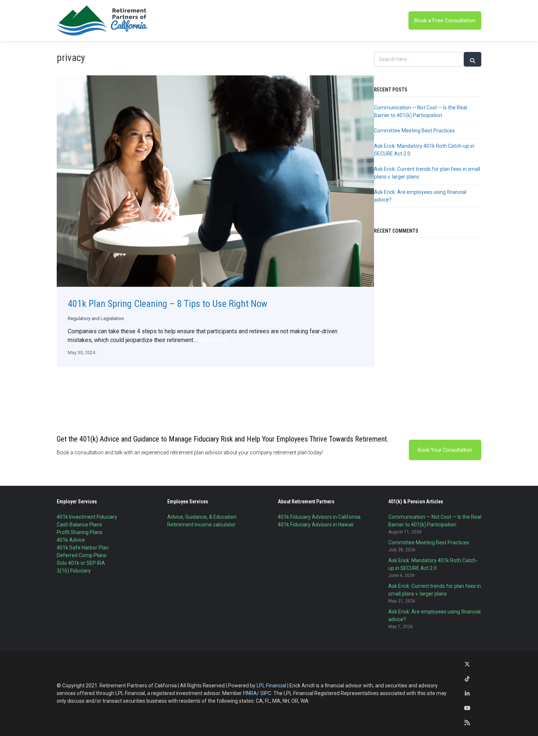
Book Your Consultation (445, 450)
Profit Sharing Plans (79, 532)
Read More (213, 340)
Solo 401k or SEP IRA (81, 563)
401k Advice (71, 540)
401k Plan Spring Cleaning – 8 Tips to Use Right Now (167, 303)
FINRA (250, 693)
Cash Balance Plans (79, 524)
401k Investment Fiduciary (87, 517)
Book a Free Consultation (444, 20)
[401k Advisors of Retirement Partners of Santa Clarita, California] (102, 20)
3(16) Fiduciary (74, 571)
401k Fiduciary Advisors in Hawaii (316, 524)
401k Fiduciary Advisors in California (319, 517)
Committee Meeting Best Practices (414, 131)
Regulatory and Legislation (96, 318)
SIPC (265, 693)
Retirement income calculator (201, 524)
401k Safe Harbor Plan (83, 548)
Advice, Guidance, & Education (201, 517)
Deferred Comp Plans (82, 555)
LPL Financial (271, 685)
